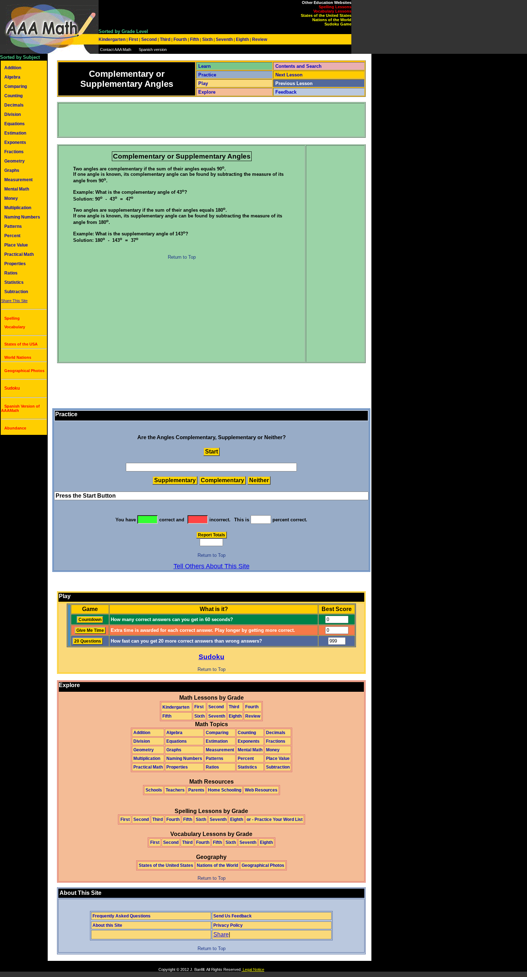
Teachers (175, 790)
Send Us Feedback (232, 916)
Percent (12, 235)
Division (12, 114)
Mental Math (16, 189)
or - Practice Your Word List (275, 819)
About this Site (107, 925)
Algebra (12, 77)
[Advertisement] (189, 120)
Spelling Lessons (335, 7)
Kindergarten (113, 39)
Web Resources (261, 790)
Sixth (207, 39)
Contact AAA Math (115, 49)
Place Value (16, 245)
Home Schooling (224, 790)
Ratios (11, 273)
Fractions (14, 151)
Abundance (15, 428)
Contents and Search (298, 66)
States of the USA (21, 344)
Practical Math (19, 254)
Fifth (194, 39)
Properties (15, 263)
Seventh (224, 39)
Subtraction (16, 291)
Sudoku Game (337, 24)
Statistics (14, 282)
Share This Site (14, 301)
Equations (14, 123)
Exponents (15, 142)
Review (259, 39)
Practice (207, 74)
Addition (12, 67)
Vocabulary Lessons (332, 11)
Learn (204, 66)
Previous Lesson (294, 83)
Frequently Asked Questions (121, 916)
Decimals (14, 105)
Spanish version (153, 49)
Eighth (242, 39)
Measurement (18, 179)
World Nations (17, 357)
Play (203, 83)
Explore (206, 92)
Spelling (12, 318)
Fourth (180, 39)
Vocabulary (14, 327)
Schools (154, 790)
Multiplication (17, 207)
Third (165, 39)
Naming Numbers (22, 217)
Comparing (15, 86)
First (133, 39)
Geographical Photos (24, 370)
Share (221, 934)
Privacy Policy (228, 925)
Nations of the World (331, 20)
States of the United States (326, 15)
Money (11, 198)
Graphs (11, 170)
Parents (196, 790)
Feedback (285, 92)
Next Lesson (289, 74)
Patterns (13, 226)
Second (149, 39)
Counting (13, 95)
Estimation (15, 133)
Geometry (14, 161)
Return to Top (182, 257)
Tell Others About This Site (212, 566)
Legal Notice (253, 969)
